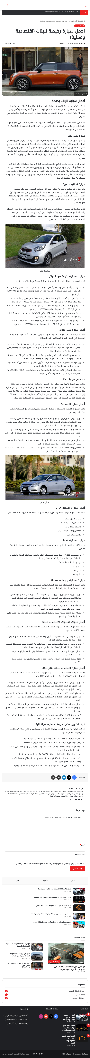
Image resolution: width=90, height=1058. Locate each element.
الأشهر (74, 880)
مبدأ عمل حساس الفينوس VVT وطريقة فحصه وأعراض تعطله (51, 913)
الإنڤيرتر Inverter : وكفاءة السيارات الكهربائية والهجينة (62, 11)
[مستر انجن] (78, 5)
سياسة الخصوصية (19, 1054)
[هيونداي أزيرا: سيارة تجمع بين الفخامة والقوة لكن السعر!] (37, 956)
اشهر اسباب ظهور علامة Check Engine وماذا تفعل (53, 905)
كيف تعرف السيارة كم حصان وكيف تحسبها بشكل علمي (52, 922)
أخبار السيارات (72, 21)
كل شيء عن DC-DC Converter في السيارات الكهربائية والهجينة (69, 968)
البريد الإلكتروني (79, 854)
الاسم (82, 845)
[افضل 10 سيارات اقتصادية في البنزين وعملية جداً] (79, 891)
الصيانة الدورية (23, 1016)
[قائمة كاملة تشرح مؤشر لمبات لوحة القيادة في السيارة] (79, 899)
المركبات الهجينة (22, 1019)
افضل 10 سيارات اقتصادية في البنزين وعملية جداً (54, 888)
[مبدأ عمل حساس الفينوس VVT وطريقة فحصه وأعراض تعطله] (79, 916)
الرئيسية (81, 21)
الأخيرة (45, 880)
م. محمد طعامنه (78, 43)
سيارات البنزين (23, 1023)
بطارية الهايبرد (10, 1019)
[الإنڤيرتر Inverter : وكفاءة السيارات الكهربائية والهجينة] (37, 947)
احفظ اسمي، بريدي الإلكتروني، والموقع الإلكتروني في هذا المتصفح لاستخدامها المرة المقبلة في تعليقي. (49, 863)
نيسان (9, 1023)
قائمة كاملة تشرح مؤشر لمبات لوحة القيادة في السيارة (52, 897)
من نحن (4, 1054)
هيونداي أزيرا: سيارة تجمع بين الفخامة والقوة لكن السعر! (20, 954)
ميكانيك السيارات (78, 998)
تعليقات (16, 880)
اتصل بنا (10, 1054)
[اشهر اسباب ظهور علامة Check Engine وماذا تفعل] (79, 907)
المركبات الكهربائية (10, 1016)
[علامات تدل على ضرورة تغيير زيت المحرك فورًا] (37, 966)
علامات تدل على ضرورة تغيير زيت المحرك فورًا (19, 964)
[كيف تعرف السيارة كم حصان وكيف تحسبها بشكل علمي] (79, 924)
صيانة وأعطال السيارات (76, 991)
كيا (15, 1023)
